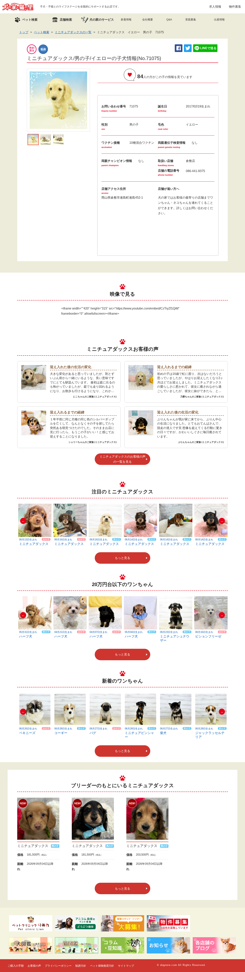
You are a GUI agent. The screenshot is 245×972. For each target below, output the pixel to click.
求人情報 (215, 6)
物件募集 (235, 6)
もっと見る (122, 557)
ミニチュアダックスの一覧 (73, 32)
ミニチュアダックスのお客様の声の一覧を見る (122, 459)
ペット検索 (41, 32)
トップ (23, 32)
